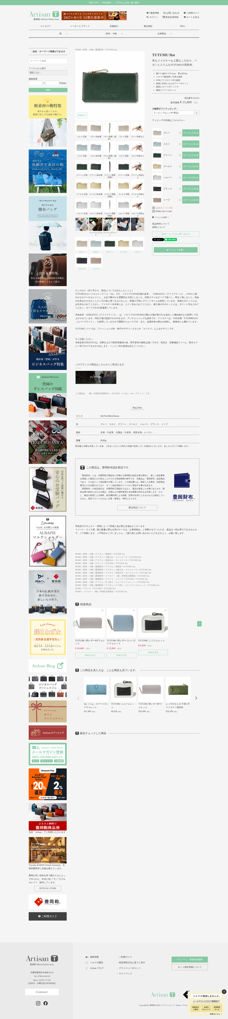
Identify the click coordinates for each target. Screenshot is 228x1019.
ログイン (154, 17)
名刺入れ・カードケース (116, 560)
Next (196, 698)
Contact (42, 992)
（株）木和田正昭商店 (125, 576)
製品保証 (148, 26)
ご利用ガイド (192, 13)
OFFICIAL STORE (47, 888)
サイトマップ (125, 973)
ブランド (99, 563)
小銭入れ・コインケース (116, 557)
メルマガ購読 (96, 962)
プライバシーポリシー (130, 968)
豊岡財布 (99, 50)
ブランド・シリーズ (114, 579)
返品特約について (161, 224)
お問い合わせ (172, 13)
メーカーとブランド (80, 26)
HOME (78, 50)
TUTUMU (109, 563)
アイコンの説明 (161, 217)
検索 (48, 90)
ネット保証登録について (190, 967)
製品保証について (137, 507)
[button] (75, 624)
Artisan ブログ (97, 968)
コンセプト (45, 26)
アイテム (99, 554)
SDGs (182, 26)
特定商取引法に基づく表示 (132, 962)
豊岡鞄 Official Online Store (46, 19)
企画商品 (161, 33)
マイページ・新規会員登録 (190, 959)
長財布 (108, 554)
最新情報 (154, 13)
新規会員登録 (172, 17)
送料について (158, 227)
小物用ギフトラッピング (165, 109)
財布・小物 (111, 33)
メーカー (109, 576)
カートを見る (192, 17)
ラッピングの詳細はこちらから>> (168, 120)
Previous (78, 698)
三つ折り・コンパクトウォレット (120, 582)
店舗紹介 (114, 26)
